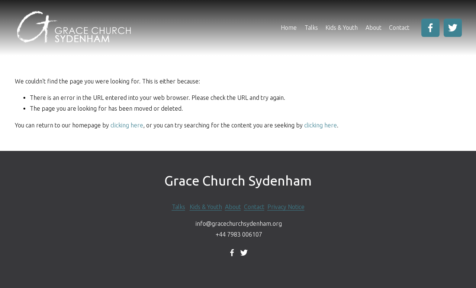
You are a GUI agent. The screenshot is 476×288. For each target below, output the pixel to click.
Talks (311, 27)
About (233, 206)
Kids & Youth (341, 27)
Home (289, 27)
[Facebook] (430, 28)
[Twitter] (453, 28)
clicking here (126, 125)
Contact (399, 27)
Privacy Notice (286, 206)
